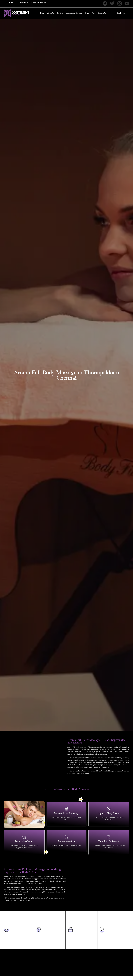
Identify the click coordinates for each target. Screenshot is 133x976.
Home (42, 13)
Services (60, 13)
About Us (50, 13)
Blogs (87, 13)
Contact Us (102, 13)
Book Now (121, 13)
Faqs (93, 13)
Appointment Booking (74, 13)
